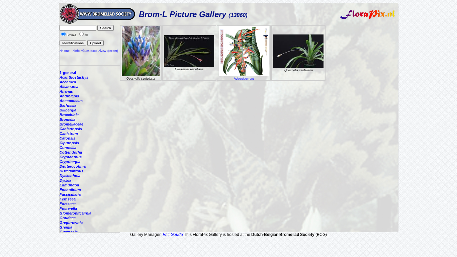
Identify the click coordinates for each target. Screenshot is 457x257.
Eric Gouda (173, 234)
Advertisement (244, 78)
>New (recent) (108, 51)
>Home (65, 51)
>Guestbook (89, 51)
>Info (76, 51)
